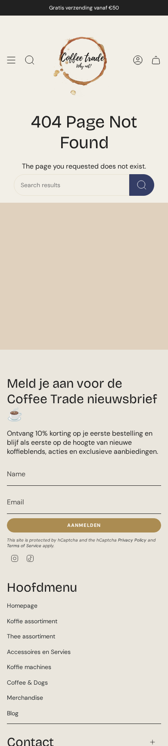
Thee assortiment (31, 636)
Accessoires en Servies (39, 652)
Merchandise (25, 697)
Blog (13, 713)
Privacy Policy (132, 540)
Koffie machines (29, 667)
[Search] (141, 185)
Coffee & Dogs (27, 682)
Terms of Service (24, 545)
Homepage (22, 605)
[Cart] (156, 60)
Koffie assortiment (32, 621)
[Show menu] (11, 60)
